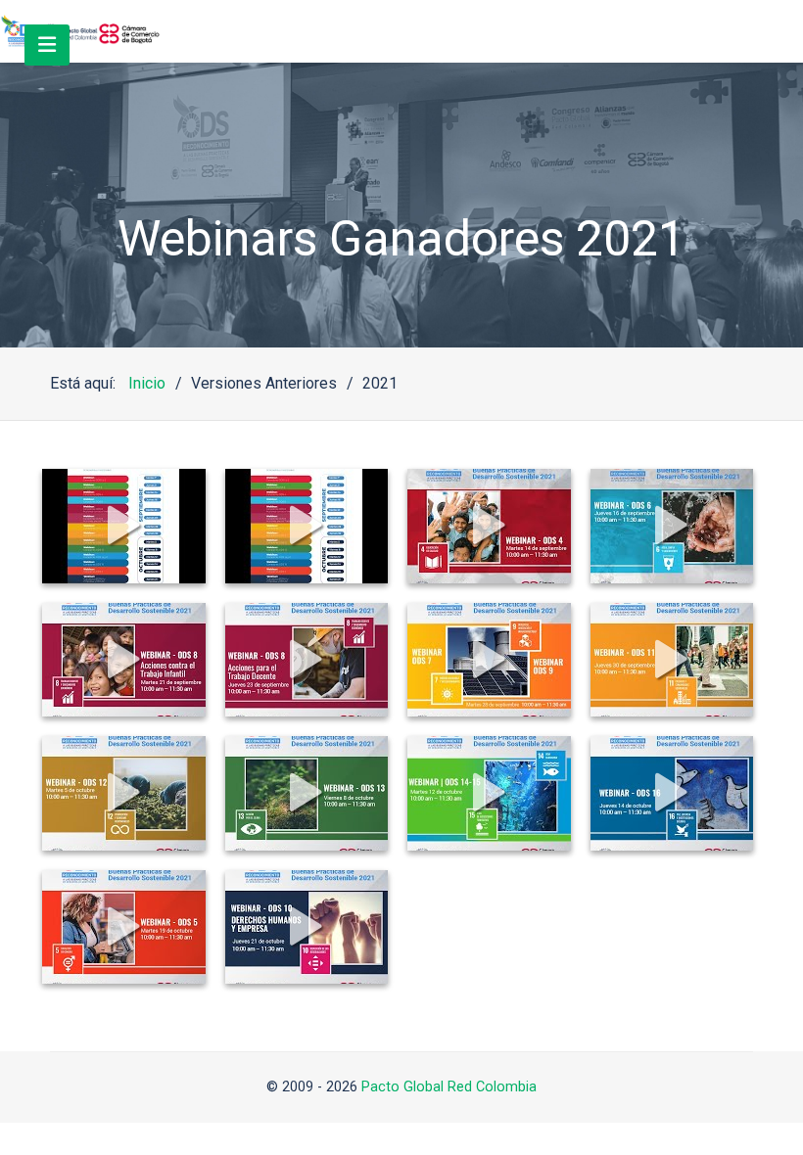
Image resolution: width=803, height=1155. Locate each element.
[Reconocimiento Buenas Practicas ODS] (80, 31)
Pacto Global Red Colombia (449, 1087)
